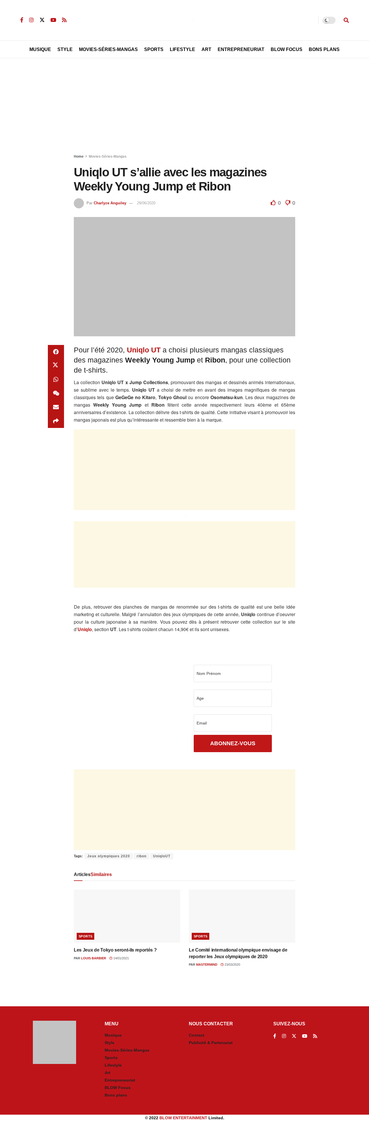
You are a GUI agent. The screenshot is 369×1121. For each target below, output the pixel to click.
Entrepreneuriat (241, 49)
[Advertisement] (184, 107)
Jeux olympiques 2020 (108, 856)
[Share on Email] (56, 407)
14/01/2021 (120, 958)
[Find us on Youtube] (53, 20)
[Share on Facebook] (56, 352)
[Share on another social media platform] (56, 421)
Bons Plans (324, 49)
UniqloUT (161, 856)
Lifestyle (182, 49)
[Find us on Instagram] (31, 20)
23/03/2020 (232, 964)
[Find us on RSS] (64, 20)
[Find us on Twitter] (42, 20)
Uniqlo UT (144, 350)
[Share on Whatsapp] (56, 379)
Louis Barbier (93, 958)
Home (79, 156)
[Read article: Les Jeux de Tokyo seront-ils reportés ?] (127, 916)
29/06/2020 (146, 203)
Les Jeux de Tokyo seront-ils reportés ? (115, 950)
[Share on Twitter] (56, 366)
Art (206, 49)
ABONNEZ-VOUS (232, 743)
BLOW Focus (286, 49)
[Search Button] (346, 20)
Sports (153, 49)
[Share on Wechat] (56, 393)
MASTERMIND (206, 964)
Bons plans (116, 1095)
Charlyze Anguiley (110, 203)
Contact (196, 1035)
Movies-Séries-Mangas (108, 49)
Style (65, 49)
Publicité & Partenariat (211, 1042)
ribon (141, 856)
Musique (40, 49)
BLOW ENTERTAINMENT (183, 1118)
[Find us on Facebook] (21, 20)
